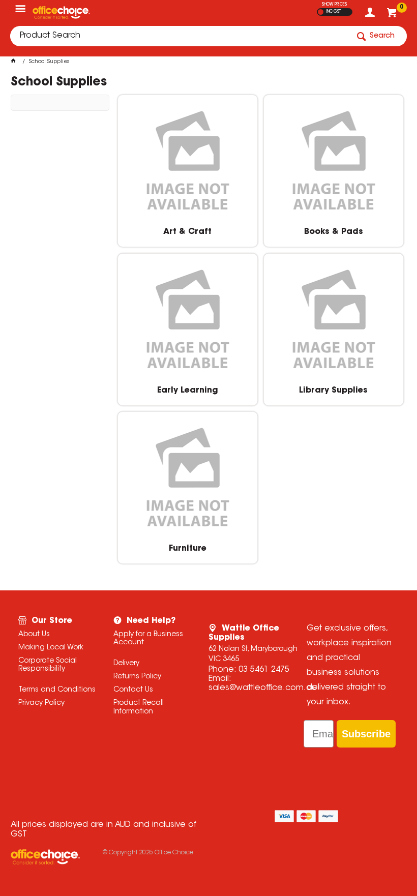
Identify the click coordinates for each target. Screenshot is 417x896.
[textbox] (179, 36)
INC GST (333, 12)
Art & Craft (187, 232)
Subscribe (366, 733)
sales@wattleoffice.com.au (262, 688)
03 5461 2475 (264, 670)
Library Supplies (333, 390)
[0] (392, 15)
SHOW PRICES (334, 5)
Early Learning (187, 390)
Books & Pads (333, 232)
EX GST (320, 12)
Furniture (187, 549)
